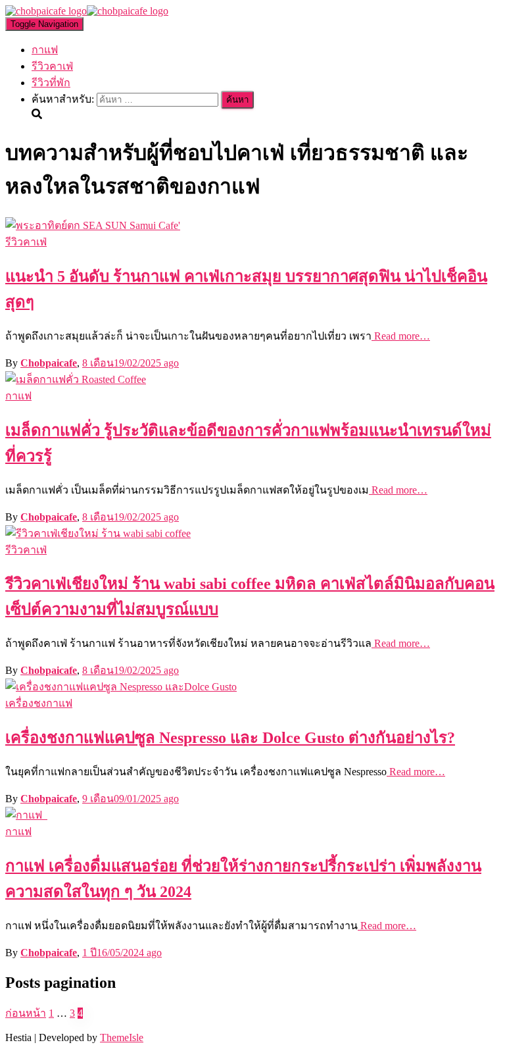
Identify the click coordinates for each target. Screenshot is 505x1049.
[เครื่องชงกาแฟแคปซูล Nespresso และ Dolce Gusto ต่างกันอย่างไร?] (121, 686)
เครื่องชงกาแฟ (38, 703)
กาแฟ (45, 49)
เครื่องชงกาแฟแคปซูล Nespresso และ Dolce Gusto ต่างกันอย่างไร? (230, 737)
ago (130, 363)
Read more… (401, 336)
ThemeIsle (121, 1037)
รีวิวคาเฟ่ (52, 66)
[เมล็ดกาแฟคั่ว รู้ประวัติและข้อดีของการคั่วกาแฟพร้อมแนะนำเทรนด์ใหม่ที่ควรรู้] (75, 379)
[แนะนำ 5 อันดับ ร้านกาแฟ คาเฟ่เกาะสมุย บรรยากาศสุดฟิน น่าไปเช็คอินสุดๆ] (92, 225)
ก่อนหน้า (25, 1013)
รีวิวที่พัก (51, 82)
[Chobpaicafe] (86, 10)
